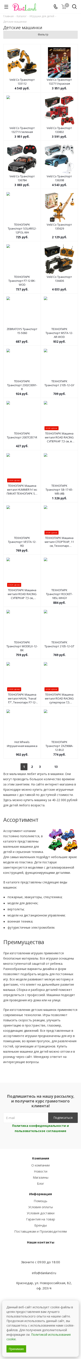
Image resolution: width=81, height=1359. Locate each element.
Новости (40, 1171)
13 (56, 767)
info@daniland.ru (44, 1273)
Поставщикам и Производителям (40, 1231)
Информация (40, 1194)
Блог (40, 1183)
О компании (40, 1165)
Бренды (40, 1225)
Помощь (40, 1201)
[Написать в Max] (41, 1253)
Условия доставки (40, 1213)
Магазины (40, 1177)
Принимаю (16, 1349)
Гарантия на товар (40, 1219)
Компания (40, 1158)
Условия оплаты (40, 1207)
